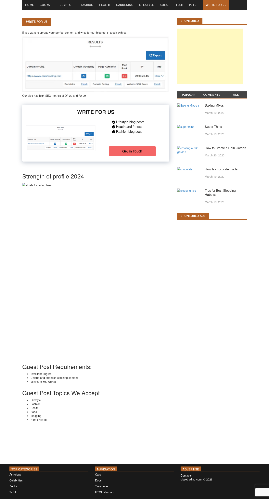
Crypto (65, 5)
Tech (179, 5)
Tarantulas (101, 486)
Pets (192, 5)
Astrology (15, 474)
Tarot (12, 492)
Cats (98, 474)
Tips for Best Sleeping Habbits (220, 192)
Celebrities (16, 480)
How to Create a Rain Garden (225, 148)
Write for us (216, 5)
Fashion (87, 5)
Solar (165, 5)
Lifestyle (146, 5)
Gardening (124, 5)
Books (45, 5)
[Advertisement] (210, 60)
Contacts (186, 475)
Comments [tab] (211, 94)
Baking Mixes (214, 105)
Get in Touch (132, 151)
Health (104, 5)
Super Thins (213, 126)
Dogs (98, 480)
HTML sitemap (104, 492)
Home (29, 5)
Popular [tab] (188, 94)
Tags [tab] (235, 94)
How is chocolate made (221, 169)
